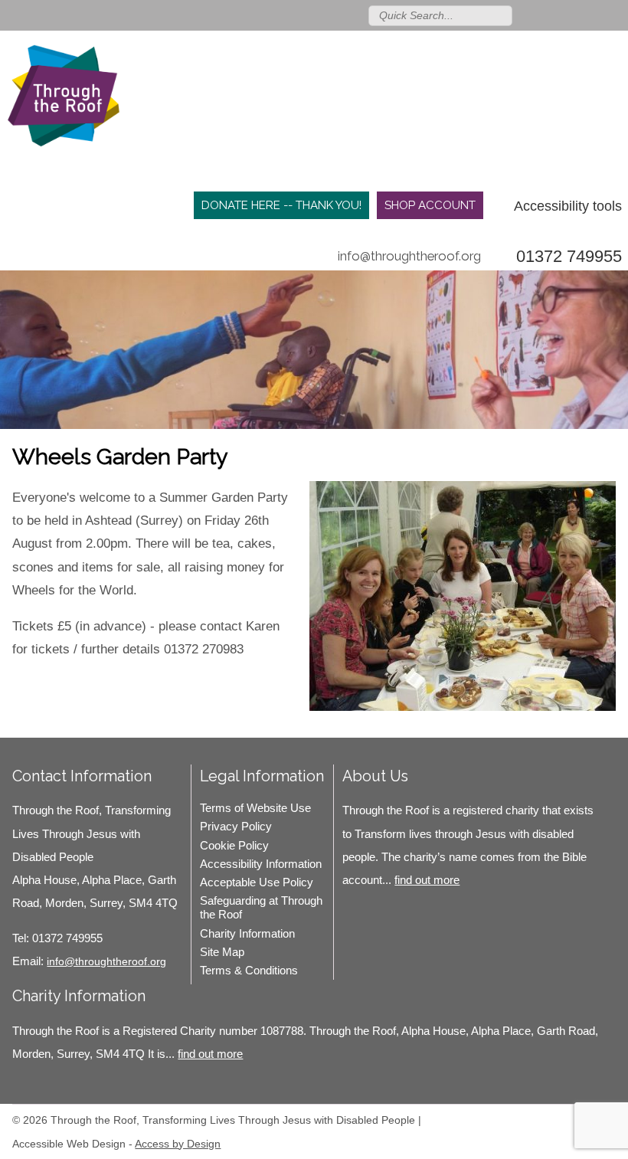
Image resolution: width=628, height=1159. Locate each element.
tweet (50, 681)
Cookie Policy (234, 845)
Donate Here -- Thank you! (281, 205)
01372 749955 (569, 256)
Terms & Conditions (249, 970)
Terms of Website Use (255, 807)
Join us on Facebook (570, 14)
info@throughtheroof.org (409, 256)
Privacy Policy (236, 826)
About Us (375, 776)
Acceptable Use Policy (256, 882)
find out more (427, 879)
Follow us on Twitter (548, 14)
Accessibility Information (261, 863)
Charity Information (247, 933)
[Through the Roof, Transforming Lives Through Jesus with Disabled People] (63, 99)
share (31, 681)
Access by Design (178, 1144)
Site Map (222, 951)
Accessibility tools (568, 206)
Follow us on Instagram (592, 14)
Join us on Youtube (614, 14)
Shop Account (430, 205)
